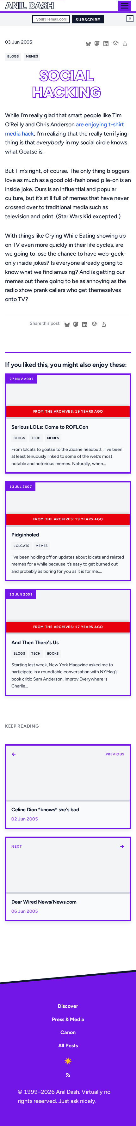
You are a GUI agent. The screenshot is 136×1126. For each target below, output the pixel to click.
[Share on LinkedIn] (105, 43)
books (53, 653)
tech (35, 438)
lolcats (21, 546)
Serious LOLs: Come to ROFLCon (49, 427)
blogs (13, 56)
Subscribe (88, 20)
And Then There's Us (35, 642)
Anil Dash (29, 5)
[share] (124, 43)
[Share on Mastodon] (97, 43)
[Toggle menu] (124, 6)
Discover (68, 1006)
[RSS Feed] (68, 1074)
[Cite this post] (115, 42)
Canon (68, 1032)
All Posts (68, 1046)
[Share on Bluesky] (88, 43)
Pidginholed (25, 535)
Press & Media (68, 1019)
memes (32, 56)
